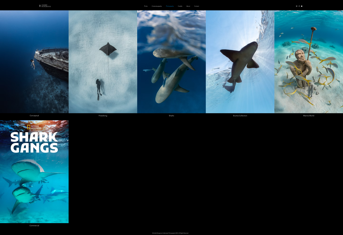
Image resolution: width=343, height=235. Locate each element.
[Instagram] (296, 6)
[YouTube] (301, 6)
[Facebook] (299, 6)
